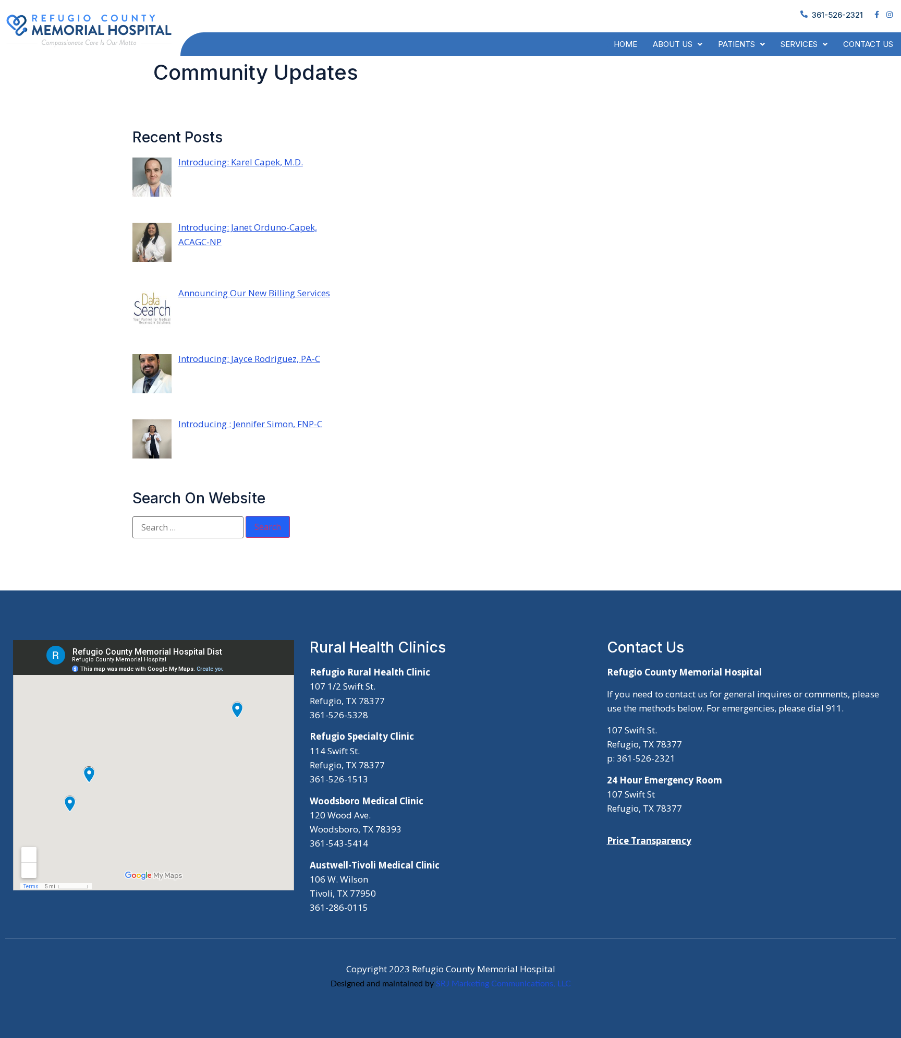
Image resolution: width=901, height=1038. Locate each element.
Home (625, 44)
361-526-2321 (837, 15)
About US (672, 44)
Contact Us (868, 44)
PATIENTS (736, 44)
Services (799, 44)
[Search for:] (187, 527)
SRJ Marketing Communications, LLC (503, 984)
